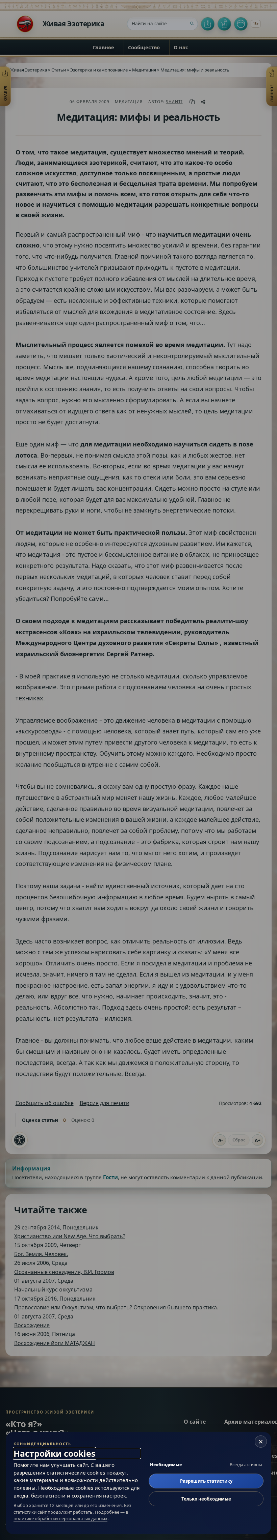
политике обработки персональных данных (60, 1518)
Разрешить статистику (206, 1481)
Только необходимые (206, 1499)
